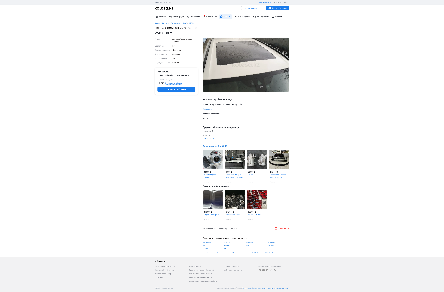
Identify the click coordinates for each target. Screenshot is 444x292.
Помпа (250, 175)
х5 (225, 249)
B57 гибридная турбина (210, 176)
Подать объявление (279, 8)
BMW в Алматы (257, 253)
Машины (162, 17)
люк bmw (249, 243)
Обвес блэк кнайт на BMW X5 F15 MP (278, 176)
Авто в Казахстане (209, 253)
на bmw (227, 246)
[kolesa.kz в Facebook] (274, 270)
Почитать (279, 17)
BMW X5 (191, 23)
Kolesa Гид (278, 2)
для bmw (271, 246)
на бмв (205, 249)
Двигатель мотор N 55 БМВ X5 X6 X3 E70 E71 (235, 176)
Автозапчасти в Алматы (241, 253)
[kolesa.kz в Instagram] (259, 270)
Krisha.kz (167, 2)
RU (285, 2)
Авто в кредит (178, 17)
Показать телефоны (173, 83)
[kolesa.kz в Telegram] (267, 270)
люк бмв (227, 243)
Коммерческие (263, 17)
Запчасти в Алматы (224, 253)
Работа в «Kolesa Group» (163, 274)
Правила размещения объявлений (201, 270)
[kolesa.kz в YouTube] (263, 270)
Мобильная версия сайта (233, 270)
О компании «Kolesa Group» (165, 266)
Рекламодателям (195, 266)
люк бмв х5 (207, 243)
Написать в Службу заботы (164, 270)
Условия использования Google (278, 288)
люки (204, 246)
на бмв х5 (271, 243)
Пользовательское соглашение (200, 274)
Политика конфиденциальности (200, 277)
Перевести (207, 109)
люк (247, 246)
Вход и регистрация (254, 8)
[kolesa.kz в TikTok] (271, 270)
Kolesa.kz (158, 2)
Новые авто (195, 17)
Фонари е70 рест (254, 215)
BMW (185, 23)
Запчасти (165, 23)
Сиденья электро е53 (212, 215)
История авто (211, 17)
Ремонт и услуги (244, 17)
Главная (158, 23)
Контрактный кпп (233, 215)
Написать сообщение (176, 89)
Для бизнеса (264, 2)
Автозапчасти (176, 23)
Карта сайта (159, 277)
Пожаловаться (283, 228)
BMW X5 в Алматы (271, 253)
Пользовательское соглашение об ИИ (203, 281)
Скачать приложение (231, 266)
